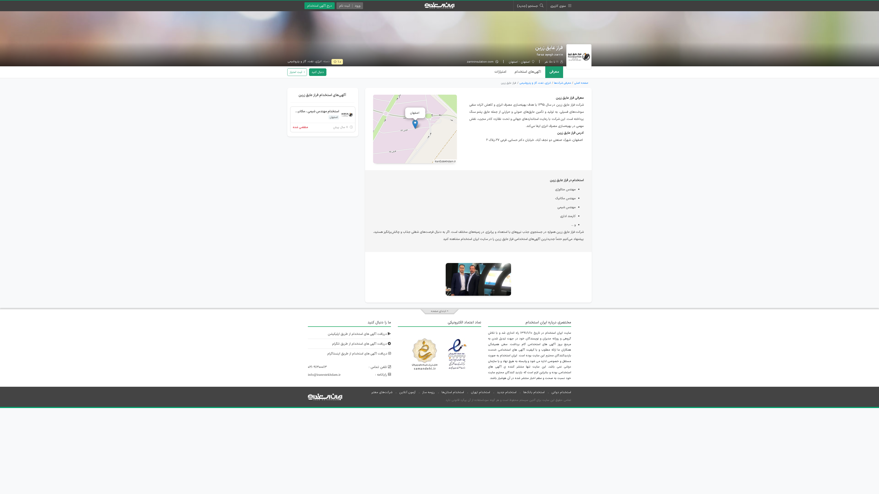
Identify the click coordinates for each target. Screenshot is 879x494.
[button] (415, 124)
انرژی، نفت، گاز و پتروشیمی (305, 61)
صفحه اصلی (581, 83)
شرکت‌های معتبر (381, 392)
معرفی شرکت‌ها (562, 83)
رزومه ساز (428, 392)
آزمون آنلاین (407, 392)
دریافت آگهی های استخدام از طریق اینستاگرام (357, 353)
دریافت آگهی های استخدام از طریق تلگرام (360, 343)
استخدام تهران (480, 392)
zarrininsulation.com (480, 62)
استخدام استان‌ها (453, 392)
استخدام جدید (506, 392)
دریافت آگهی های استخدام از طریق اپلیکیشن (358, 334)
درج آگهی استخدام (319, 5)
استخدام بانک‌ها (534, 392)
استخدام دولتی (561, 392)
